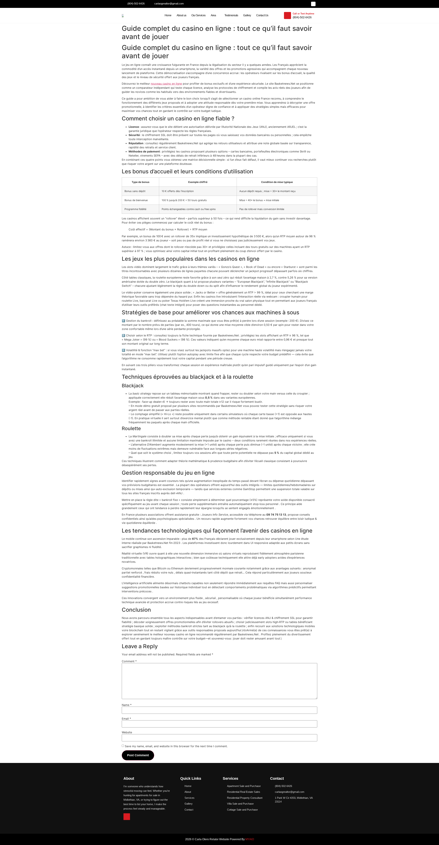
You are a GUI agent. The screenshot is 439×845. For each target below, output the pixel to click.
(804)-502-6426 (302, 17)
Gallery (247, 15)
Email (126, 718)
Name (127, 705)
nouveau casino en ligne (166, 83)
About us (181, 15)
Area (213, 15)
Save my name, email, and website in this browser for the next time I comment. (176, 746)
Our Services (198, 15)
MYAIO (249, 839)
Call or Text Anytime (303, 13)
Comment (129, 661)
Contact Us (262, 15)
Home (168, 15)
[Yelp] (313, 4)
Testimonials (231, 15)
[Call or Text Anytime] (287, 15)
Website (127, 732)
